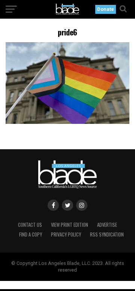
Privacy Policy (66, 234)
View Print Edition (69, 224)
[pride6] (67, 121)
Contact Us (30, 224)
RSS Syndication (107, 234)
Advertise (107, 224)
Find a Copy (30, 234)
